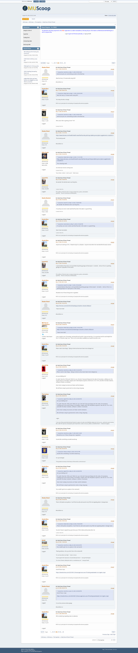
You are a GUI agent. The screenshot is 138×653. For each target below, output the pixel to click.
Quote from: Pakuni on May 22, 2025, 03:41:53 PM (69, 451)
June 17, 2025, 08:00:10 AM (61, 613)
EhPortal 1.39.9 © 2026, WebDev (27, 649)
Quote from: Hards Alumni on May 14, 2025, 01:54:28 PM (70, 224)
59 (60, 63)
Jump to (94, 640)
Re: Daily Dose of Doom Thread (63, 67)
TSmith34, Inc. (46, 447)
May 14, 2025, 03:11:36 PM (61, 221)
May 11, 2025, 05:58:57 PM (61, 90)
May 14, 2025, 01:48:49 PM (61, 179)
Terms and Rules (108, 649)
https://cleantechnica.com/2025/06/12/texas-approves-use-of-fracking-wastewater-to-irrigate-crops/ (81, 572)
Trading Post (26, 37)
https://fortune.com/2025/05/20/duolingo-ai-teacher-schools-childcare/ (73, 305)
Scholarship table (112, 15)
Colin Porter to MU (28, 59)
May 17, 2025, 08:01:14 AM (61, 282)
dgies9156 (45, 365)
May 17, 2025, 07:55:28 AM (61, 263)
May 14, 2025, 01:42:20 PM (61, 154)
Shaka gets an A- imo (29, 66)
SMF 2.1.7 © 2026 (24, 650)
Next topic (112, 634)
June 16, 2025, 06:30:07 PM (61, 588)
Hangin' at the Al (27, 30)
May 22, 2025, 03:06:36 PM (61, 395)
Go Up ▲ (115, 649)
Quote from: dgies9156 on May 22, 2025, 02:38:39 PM (70, 399)
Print (113, 63)
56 (54, 63)
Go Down (43, 63)
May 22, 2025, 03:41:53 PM (61, 430)
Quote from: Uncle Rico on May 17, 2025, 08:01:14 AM (70, 433)
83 (65, 63)
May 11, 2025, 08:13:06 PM (61, 111)
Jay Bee (37, 66)
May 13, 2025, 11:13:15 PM (61, 132)
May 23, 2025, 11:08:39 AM (61, 542)
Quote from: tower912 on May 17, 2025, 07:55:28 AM (69, 285)
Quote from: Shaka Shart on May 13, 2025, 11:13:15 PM (70, 157)
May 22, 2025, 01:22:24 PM (61, 345)
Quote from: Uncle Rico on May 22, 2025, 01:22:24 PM (70, 370)
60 (62, 63)
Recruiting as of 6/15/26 (30, 51)
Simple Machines (32, 650)
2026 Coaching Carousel (30, 71)
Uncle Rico (30, 81)
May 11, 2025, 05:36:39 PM (61, 69)
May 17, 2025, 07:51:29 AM (61, 242)
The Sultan (45, 394)
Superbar (25, 34)
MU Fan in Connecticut (46, 323)
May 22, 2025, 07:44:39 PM (61, 499)
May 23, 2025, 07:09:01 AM (61, 520)
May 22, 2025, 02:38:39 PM (61, 367)
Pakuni (44, 110)
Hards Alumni (46, 198)
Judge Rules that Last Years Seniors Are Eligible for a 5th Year (31, 80)
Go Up (42, 632)
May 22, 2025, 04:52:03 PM (61, 448)
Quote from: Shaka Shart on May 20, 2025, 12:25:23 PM (70, 327)
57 (56, 63)
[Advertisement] (78, 47)
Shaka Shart (46, 67)
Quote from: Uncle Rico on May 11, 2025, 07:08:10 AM (70, 72)
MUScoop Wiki (26, 44)
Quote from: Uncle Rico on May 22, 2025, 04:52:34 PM (70, 545)
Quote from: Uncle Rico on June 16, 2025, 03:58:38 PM (70, 591)
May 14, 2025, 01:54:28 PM (61, 199)
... (53, 63)
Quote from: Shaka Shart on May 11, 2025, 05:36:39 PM (70, 93)
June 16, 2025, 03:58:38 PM (61, 566)
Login (66, 33)
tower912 (45, 178)
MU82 (43, 540)
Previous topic (106, 634)
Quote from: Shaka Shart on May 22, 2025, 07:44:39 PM (70, 524)
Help (103, 649)
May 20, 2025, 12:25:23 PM (61, 303)
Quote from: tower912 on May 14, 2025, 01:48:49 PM (69, 202)
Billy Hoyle (45, 152)
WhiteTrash (26, 73)
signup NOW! (88, 33)
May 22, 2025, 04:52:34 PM (61, 468)
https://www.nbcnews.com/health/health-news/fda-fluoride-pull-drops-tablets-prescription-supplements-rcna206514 (84, 135)
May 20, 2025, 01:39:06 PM (61, 324)
